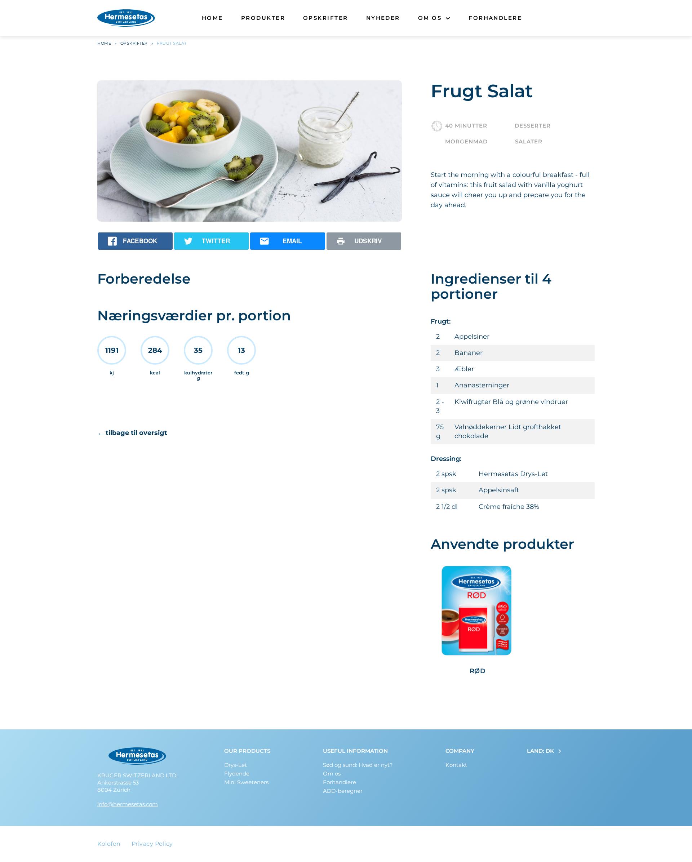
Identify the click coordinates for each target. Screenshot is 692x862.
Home (212, 17)
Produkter (263, 17)
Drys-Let (235, 764)
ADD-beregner (343, 790)
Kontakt (456, 764)
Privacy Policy (152, 843)
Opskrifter (325, 17)
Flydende (236, 773)
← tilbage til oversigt (132, 433)
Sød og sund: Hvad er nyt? (358, 764)
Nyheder (383, 17)
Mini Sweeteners (246, 782)
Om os (430, 17)
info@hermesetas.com (127, 804)
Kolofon (109, 843)
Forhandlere (495, 17)
